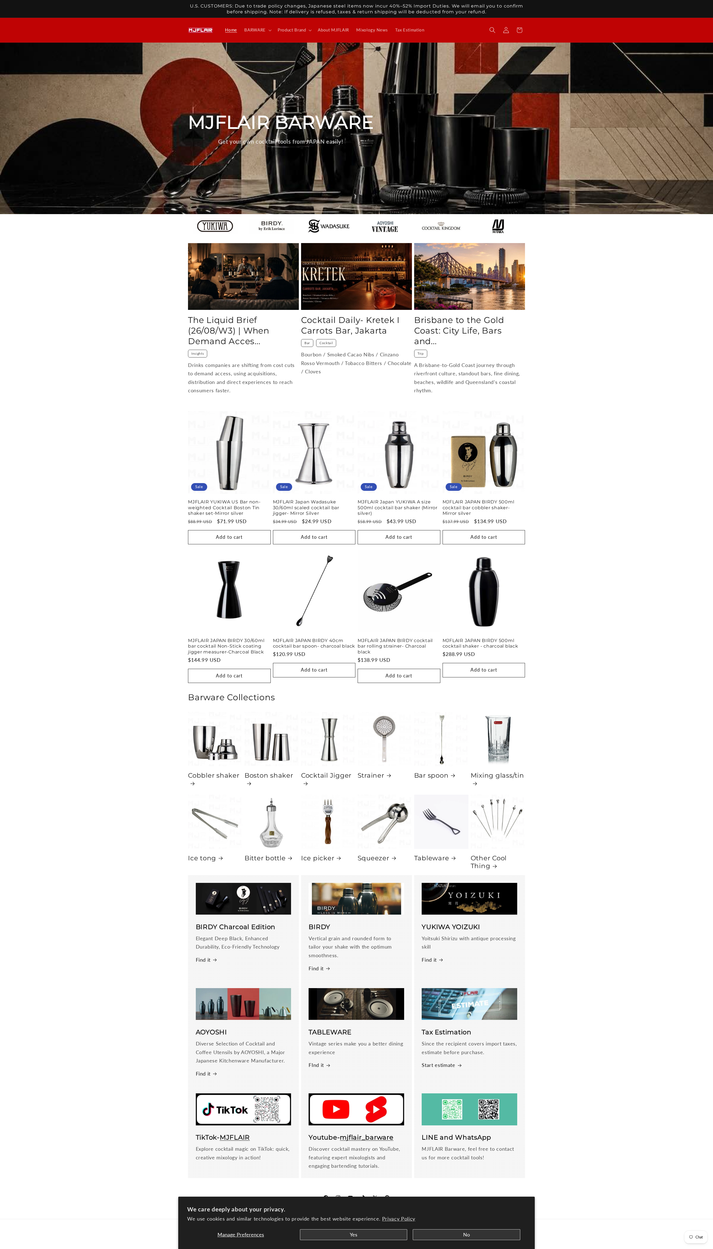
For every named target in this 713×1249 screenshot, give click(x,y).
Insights (197, 353)
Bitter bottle (265, 858)
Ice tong (202, 858)
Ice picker (317, 858)
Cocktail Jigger (326, 775)
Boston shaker (269, 775)
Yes (353, 1235)
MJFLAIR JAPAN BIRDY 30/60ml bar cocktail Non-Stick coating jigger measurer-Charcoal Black (226, 646)
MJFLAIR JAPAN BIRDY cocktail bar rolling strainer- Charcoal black (395, 646)
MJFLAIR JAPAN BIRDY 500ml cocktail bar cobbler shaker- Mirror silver (478, 507)
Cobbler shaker (214, 775)
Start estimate (438, 1065)
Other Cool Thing (489, 862)
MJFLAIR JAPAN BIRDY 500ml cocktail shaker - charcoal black (480, 643)
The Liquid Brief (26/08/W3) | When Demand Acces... (228, 330)
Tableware (431, 858)
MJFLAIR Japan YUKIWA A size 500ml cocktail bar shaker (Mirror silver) (398, 507)
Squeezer (373, 858)
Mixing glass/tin (497, 775)
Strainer (371, 775)
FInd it (316, 1065)
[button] (257, 30)
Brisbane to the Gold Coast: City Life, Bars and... (459, 330)
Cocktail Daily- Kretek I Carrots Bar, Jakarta (350, 325)
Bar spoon (431, 775)
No (466, 1235)
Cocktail (326, 343)
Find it (203, 960)
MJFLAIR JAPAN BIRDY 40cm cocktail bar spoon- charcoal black (314, 643)
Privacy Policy (398, 1219)
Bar (307, 343)
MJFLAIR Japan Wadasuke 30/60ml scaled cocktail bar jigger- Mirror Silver (306, 507)
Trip (420, 353)
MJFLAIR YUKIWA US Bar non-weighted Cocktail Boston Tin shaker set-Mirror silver (224, 507)
